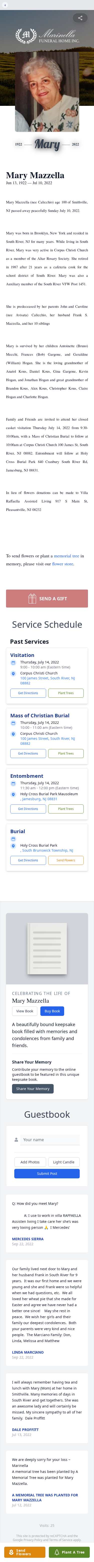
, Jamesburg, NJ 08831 (38, 798)
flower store (62, 564)
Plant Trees (66, 693)
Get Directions (28, 693)
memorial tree (66, 556)
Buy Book (52, 1011)
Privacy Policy (33, 1540)
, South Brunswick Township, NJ (46, 850)
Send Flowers (66, 860)
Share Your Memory (32, 1088)
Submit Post (47, 1173)
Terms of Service (60, 1540)
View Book (24, 1011)
